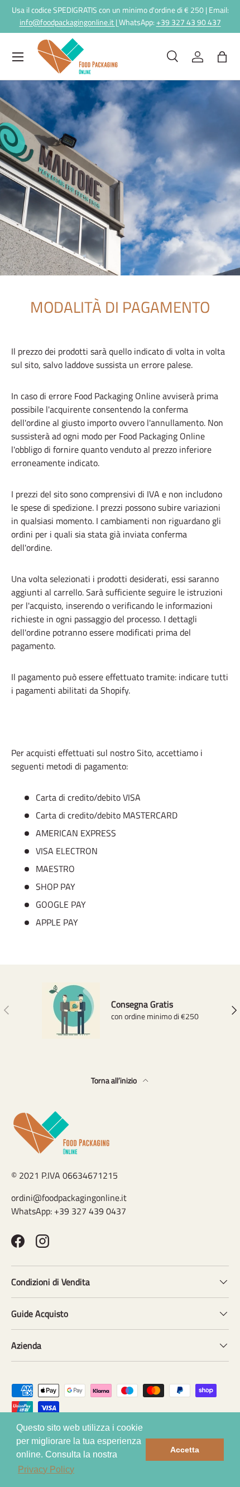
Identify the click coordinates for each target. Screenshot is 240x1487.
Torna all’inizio (114, 1080)
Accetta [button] (184, 1449)
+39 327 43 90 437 (188, 22)
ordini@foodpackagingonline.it (69, 1197)
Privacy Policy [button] (46, 1469)
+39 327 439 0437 (90, 1211)
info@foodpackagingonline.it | (69, 22)
